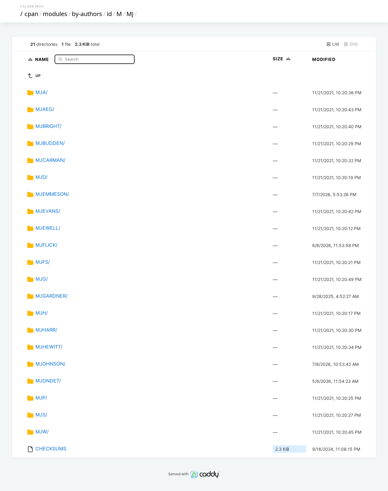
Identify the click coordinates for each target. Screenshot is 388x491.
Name (42, 59)
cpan (31, 14)
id (109, 14)
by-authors (87, 14)
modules (55, 14)
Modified (324, 59)
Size (279, 58)
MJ (129, 14)
